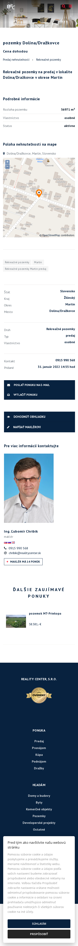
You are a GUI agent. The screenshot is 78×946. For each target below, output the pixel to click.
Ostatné (39, 829)
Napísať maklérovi (26, 427)
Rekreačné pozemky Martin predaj (25, 269)
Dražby (39, 768)
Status (7, 126)
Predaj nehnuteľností (16, 59)
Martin (38, 262)
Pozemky (39, 816)
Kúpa (39, 755)
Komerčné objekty (39, 809)
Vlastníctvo (11, 118)
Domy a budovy (39, 796)
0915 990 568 (18, 548)
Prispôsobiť (39, 934)
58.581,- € (35, 624)
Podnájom (39, 761)
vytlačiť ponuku (25, 395)
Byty (39, 802)
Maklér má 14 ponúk (24, 561)
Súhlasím (39, 924)
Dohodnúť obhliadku (29, 417)
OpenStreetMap (51, 235)
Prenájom (39, 748)
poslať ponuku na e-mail (31, 385)
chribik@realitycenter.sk (25, 553)
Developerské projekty (39, 823)
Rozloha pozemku (15, 109)
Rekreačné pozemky (48, 59)
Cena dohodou (15, 51)
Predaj (39, 741)
